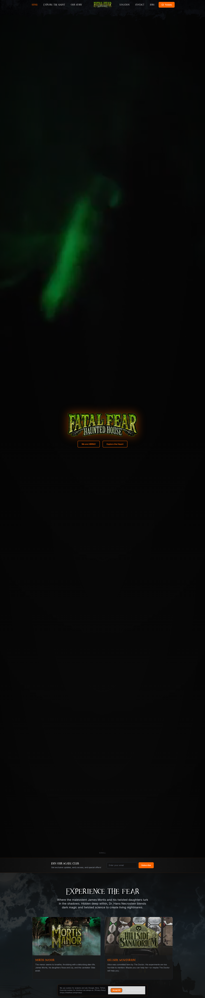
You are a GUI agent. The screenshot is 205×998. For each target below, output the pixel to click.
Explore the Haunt (54, 5)
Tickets (170, 5)
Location (125, 5)
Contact (139, 5)
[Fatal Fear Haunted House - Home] (102, 4)
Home (35, 5)
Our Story (76, 5)
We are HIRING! (89, 444)
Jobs (152, 5)
